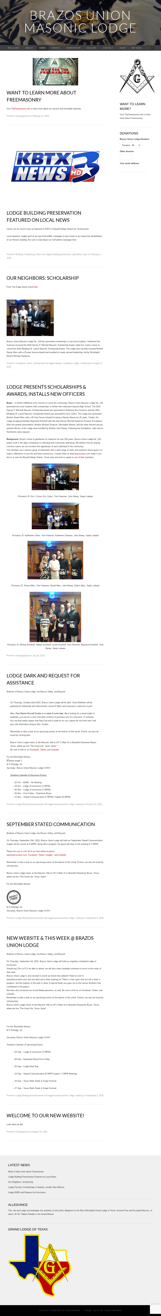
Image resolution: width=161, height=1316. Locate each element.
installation (68, 363)
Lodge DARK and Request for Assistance (27, 1192)
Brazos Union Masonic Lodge (80, 21)
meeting (79, 804)
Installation (21, 363)
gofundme (76, 254)
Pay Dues (137, 48)
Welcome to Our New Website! (45, 1115)
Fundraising (29, 254)
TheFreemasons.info (20, 108)
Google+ (49, 855)
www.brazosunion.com (80, 453)
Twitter (43, 749)
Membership (73, 48)
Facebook (34, 749)
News (42, 48)
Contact (108, 48)
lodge (76, 363)
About (29, 48)
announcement (61, 804)
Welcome (13, 48)
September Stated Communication (51, 824)
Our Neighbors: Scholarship (43, 278)
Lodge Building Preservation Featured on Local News (32, 1177)
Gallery (92, 48)
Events (56, 48)
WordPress (73, 1310)
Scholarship (38, 363)
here (86, 229)
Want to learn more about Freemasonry (26, 1171)
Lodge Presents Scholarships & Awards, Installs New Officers (36, 1187)
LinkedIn (55, 749)
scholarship (85, 363)
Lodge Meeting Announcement (29, 804)
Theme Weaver (113, 1310)
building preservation (62, 254)
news (85, 254)
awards (58, 363)
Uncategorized (22, 116)
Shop (122, 48)
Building (19, 254)
